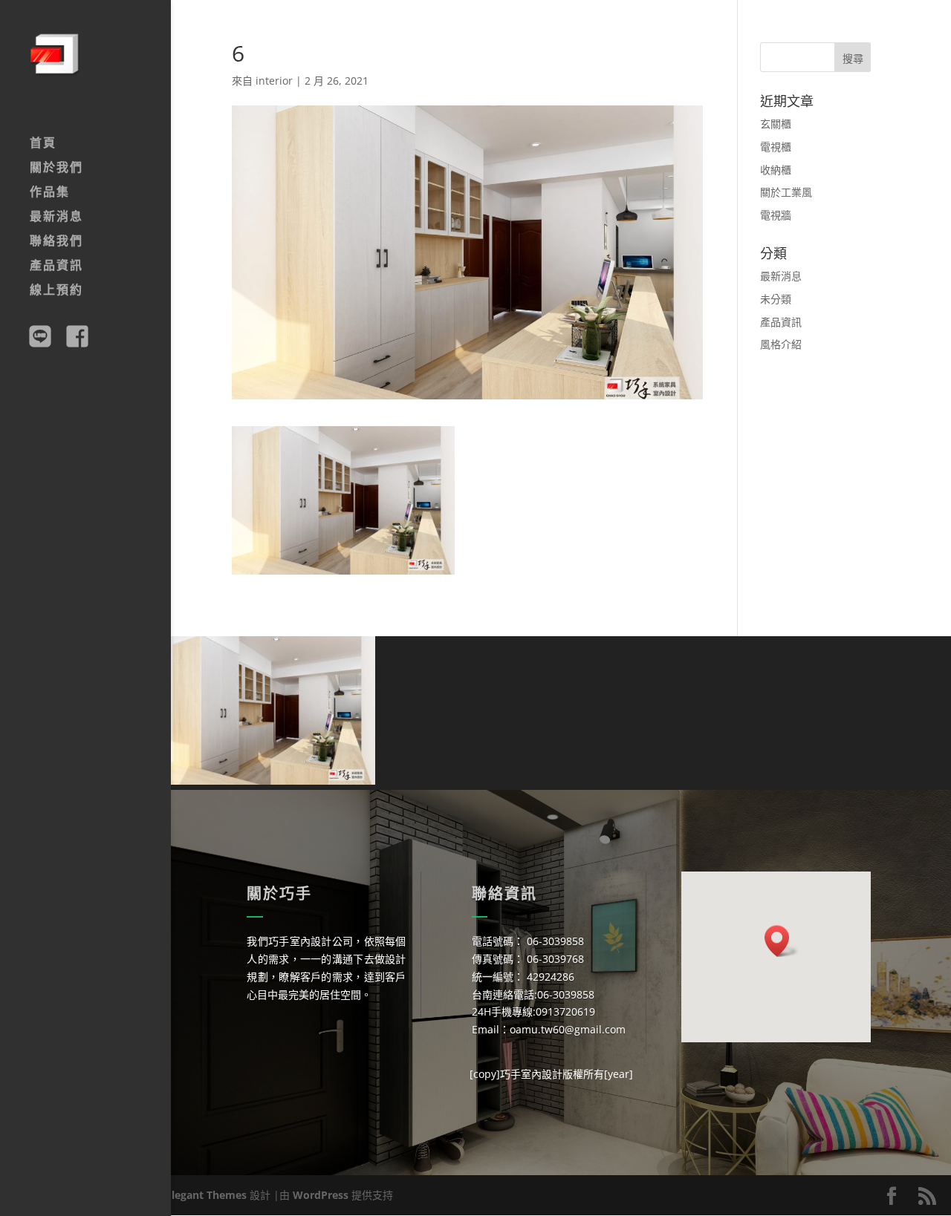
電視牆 (775, 215)
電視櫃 (775, 147)
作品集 (50, 193)
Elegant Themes (206, 1195)
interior (274, 80)
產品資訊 (56, 266)
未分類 (775, 299)
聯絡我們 (56, 242)
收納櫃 (775, 170)
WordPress (320, 1195)
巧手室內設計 (531, 1074)
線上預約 (56, 291)
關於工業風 (786, 192)
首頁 (43, 144)
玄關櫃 (775, 124)
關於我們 (56, 168)
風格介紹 (781, 344)
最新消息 (56, 217)
